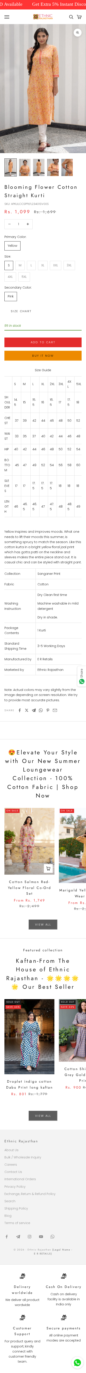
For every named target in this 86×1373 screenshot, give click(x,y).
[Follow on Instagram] (29, 1236)
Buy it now (43, 356)
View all (43, 924)
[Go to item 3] (39, 167)
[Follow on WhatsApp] (52, 1236)
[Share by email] (55, 710)
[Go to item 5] (67, 167)
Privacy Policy (15, 1186)
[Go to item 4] (53, 167)
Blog (7, 1215)
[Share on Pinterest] (48, 710)
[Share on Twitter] (26, 710)
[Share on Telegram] (34, 710)
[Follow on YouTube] (41, 1236)
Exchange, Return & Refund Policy (30, 1194)
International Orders (20, 1179)
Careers (10, 1164)
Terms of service (17, 1223)
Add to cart (43, 342)
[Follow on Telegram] (18, 1236)
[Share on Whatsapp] (41, 710)
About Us (11, 1150)
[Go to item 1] (10, 167)
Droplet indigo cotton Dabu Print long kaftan (29, 1084)
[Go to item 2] (25, 167)
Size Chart (21, 311)
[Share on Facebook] (19, 710)
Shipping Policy (16, 1208)
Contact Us (13, 1172)
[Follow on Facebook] (6, 1236)
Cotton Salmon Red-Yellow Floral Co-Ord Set (29, 887)
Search (9, 1201)
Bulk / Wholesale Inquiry (22, 1157)
